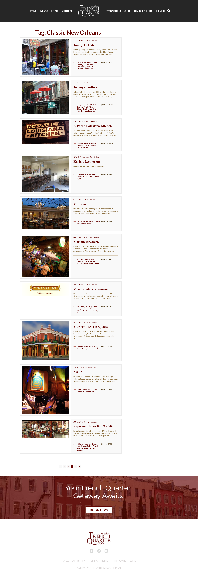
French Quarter (89, 69)
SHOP (127, 11)
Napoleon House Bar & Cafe (93, 426)
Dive (94, 109)
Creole (86, 146)
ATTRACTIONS (113, 11)
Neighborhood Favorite (86, 111)
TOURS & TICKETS (143, 11)
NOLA (78, 371)
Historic (80, 444)
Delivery (80, 63)
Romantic (87, 448)
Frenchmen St (94, 263)
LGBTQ (133, 561)
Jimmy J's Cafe (84, 44)
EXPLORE (160, 11)
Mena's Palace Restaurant (91, 288)
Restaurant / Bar (93, 349)
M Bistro (79, 203)
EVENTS (43, 11)
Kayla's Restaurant (86, 161)
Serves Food (88, 65)
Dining (94, 561)
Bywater (80, 179)
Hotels (65, 561)
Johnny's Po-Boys (85, 87)
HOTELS (32, 11)
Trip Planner (120, 561)
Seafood (92, 146)
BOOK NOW (99, 510)
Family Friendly (89, 107)
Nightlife (106, 561)
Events (75, 561)
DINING (54, 11)
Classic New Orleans (84, 109)
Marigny (92, 261)
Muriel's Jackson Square (90, 326)
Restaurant (81, 67)
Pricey (79, 144)
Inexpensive (81, 105)
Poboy (89, 446)
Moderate (80, 259)
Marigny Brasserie (86, 241)
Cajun (84, 144)
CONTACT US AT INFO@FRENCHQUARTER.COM (99, 568)
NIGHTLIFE (66, 11)
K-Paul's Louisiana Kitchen (92, 125)
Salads (95, 311)
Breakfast (87, 63)
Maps (85, 561)
